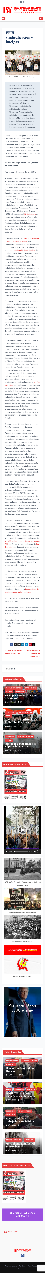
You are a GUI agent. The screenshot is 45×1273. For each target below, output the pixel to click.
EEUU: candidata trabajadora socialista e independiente (20, 1121)
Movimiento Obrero (14, 688)
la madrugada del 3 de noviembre (21, 250)
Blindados (10, 736)
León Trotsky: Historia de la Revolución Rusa (21, 721)
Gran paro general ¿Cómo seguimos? (21, 697)
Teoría (8, 716)
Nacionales (10, 1065)
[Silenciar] (35, 851)
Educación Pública (13, 1140)
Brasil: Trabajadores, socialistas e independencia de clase (22, 1096)
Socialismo (10, 1115)
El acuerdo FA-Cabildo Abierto (19, 1069)
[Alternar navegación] (20, 18)
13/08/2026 (12, 1150)
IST (13, 668)
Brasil (8, 1090)
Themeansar (22, 1269)
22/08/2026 (12, 1075)
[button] (37, 18)
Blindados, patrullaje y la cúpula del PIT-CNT (20, 745)
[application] (22, 830)
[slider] (21, 851)
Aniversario (11, 712)
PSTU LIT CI (31, 1090)
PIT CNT (9, 692)
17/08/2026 (12, 1100)
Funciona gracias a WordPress (16, 1266)
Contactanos (12, 1231)
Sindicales (19, 692)
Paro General (30, 688)
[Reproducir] (7, 851)
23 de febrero (30, 214)
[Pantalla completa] (38, 851)
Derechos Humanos (29, 1061)
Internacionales (26, 712)
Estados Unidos (25, 1111)
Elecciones (19, 1090)
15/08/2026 (12, 1125)
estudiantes (29, 1140)
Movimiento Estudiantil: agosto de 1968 (20, 1145)
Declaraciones (12, 1061)
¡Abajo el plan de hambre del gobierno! (33, 653)
